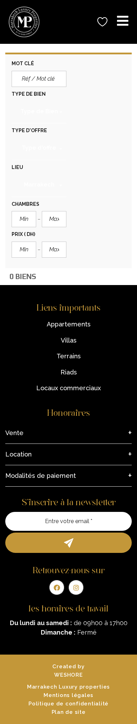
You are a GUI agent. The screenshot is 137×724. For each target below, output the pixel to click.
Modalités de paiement (40, 475)
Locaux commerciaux (68, 388)
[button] (39, 112)
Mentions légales (68, 695)
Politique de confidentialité (68, 704)
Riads (68, 372)
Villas (69, 340)
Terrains (69, 356)
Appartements (69, 324)
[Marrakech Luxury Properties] (21, 22)
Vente (14, 433)
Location (18, 454)
